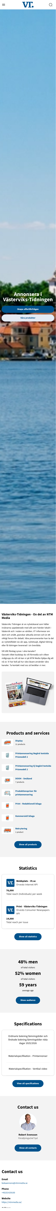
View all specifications (28, 1083)
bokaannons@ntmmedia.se (14, 1183)
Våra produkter (28, 317)
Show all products (28, 844)
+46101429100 (8, 1192)
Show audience (27, 1000)
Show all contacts (28, 1147)
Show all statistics (28, 936)
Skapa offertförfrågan (28, 309)
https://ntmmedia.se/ (12, 1202)
